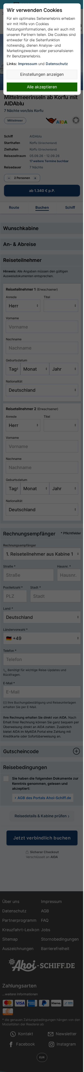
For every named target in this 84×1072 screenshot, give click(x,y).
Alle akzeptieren (42, 87)
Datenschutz (57, 63)
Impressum (27, 63)
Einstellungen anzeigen (42, 74)
